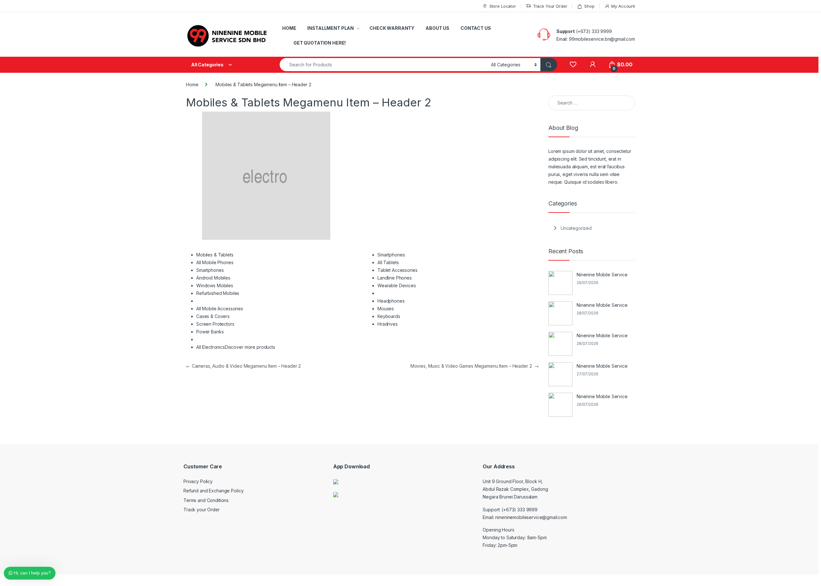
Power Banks (210, 331)
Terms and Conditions (206, 500)
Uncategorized (576, 228)
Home (192, 84)
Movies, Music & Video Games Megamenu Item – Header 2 (474, 366)
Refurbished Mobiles (217, 293)
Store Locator (502, 6)
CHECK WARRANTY (391, 28)
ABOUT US (437, 28)
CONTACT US (476, 28)
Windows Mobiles (214, 285)
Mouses (385, 308)
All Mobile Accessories (219, 308)
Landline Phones (394, 277)
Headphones (391, 301)
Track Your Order (550, 6)
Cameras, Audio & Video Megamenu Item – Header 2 (243, 366)
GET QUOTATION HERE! (319, 43)
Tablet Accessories (397, 270)
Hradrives (387, 324)
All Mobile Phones (214, 262)
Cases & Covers (213, 316)
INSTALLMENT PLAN (330, 28)
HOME (289, 28)
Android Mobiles (213, 277)
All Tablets (388, 262)
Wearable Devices (396, 285)
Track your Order (201, 509)
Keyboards (388, 316)
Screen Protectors (215, 324)
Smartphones (210, 270)
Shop (589, 6)
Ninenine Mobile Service (602, 274)
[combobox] (383, 64)
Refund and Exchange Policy (213, 490)
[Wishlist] (573, 65)
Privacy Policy (198, 481)
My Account (623, 6)
